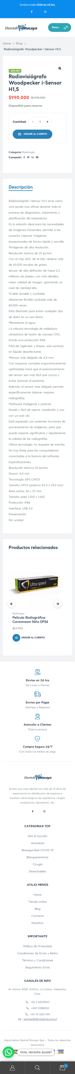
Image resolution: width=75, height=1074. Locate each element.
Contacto (37, 916)
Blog (37, 909)
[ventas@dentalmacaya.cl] (19, 1019)
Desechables (37, 871)
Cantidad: (20, 122)
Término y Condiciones (37, 960)
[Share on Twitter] (28, 157)
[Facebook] (31, 12)
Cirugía (37, 864)
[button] (59, 68)
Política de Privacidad (37, 946)
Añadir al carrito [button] (33, 637)
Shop (19, 43)
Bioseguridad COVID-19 (37, 850)
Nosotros (37, 923)
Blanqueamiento (37, 857)
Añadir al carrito (35, 134)
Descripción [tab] (21, 187)
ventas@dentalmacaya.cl (40, 1019)
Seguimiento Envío (37, 967)
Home (7, 43)
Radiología (28, 152)
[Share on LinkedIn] (33, 157)
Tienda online (37, 902)
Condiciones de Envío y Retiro (37, 953)
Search (37, 1068)
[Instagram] (45, 12)
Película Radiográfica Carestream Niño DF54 (30, 619)
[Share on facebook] (24, 157)
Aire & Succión (37, 836)
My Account (12, 1068)
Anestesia (37, 843)
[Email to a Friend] (37, 157)
